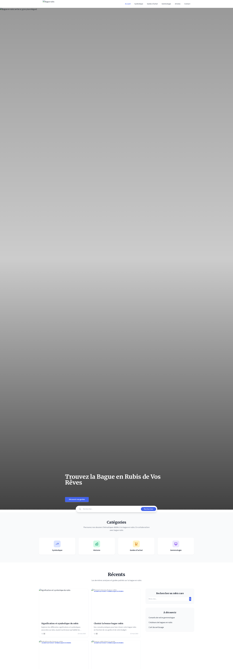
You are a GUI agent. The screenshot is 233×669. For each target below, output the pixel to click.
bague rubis (118, 530)
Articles (177, 4)
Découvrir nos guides (77, 499)
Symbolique (138, 4)
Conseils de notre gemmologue (162, 617)
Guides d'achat (152, 4)
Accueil (128, 4)
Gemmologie (166, 4)
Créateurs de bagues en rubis (160, 622)
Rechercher (148, 509)
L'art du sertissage (156, 627)
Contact (187, 4)
